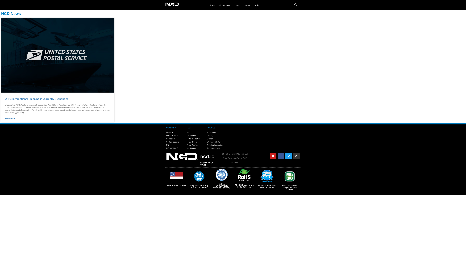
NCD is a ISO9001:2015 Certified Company (221, 186)
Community (224, 5)
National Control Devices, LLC (235, 154)
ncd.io (207, 156)
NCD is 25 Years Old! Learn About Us (267, 186)
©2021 (234, 162)
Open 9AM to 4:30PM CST (235, 158)
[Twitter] (288, 156)
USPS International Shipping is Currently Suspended (37, 98)
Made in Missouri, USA (176, 185)
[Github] (296, 156)
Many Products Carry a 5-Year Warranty (199, 186)
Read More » (10, 118)
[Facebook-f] (281, 156)
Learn (237, 5)
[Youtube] (273, 156)
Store (212, 5)
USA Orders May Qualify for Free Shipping (289, 187)
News (247, 5)
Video (257, 5)
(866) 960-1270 (206, 163)
